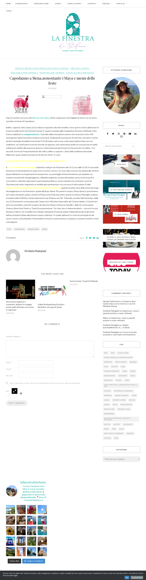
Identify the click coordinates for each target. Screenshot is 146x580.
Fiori (127, 380)
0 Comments (11, 238)
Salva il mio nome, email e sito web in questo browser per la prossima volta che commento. (45, 383)
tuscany (107, 438)
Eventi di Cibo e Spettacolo (80, 72)
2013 (112, 353)
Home (8, 3)
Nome (9, 362)
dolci (132, 375)
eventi (118, 380)
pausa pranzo (126, 404)
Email (9, 369)
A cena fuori (123, 353)
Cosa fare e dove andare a (24, 72)
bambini (133, 362)
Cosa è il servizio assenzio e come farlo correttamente (120, 333)
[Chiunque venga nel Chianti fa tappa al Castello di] (42, 551)
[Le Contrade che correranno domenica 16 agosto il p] (42, 509)
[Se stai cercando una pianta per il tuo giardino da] (31, 509)
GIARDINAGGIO (21, 3)
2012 (9, 229)
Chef (106, 366)
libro (134, 395)
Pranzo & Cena (124, 409)
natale (107, 404)
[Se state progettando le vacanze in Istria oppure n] (10, 530)
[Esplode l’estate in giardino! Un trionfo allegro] (31, 541)
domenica (108, 380)
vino (116, 438)
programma (33, 229)
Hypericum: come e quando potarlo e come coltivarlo (121, 312)
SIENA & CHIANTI (74, 3)
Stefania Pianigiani (35, 251)
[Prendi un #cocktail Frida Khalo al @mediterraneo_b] (31, 520)
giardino (108, 395)
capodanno (19, 229)
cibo (123, 366)
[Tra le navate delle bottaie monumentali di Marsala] (21, 520)
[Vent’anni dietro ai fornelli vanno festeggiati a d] (10, 520)
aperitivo (108, 362)
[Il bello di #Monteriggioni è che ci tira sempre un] (31, 551)
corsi (124, 371)
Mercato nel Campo (40, 118)
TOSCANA (106, 3)
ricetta (107, 424)
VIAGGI (9, 11)
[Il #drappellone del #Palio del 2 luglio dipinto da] (21, 551)
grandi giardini (121, 395)
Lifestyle (92, 3)
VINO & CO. (120, 3)
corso (132, 371)
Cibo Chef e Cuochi (80, 68)
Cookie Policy (137, 577)
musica (132, 400)
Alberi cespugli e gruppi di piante (118, 357)
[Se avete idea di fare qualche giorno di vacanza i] (42, 530)
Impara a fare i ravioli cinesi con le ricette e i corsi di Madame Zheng (119, 303)
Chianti (114, 366)
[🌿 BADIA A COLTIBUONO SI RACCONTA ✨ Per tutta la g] (10, 551)
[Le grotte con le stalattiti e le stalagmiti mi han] (21, 530)
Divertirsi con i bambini (52, 72)
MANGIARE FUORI (41, 3)
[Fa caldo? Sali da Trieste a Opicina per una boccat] (42, 541)
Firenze (107, 391)
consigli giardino (111, 371)
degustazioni (109, 375)
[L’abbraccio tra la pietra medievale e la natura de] (31, 530)
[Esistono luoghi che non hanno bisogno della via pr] (21, 509)
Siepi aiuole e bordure (113, 433)
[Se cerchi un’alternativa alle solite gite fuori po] (10, 509)
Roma (106, 429)
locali (107, 400)
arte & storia (120, 362)
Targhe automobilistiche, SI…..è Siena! (116, 326)
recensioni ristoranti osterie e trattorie (117, 419)
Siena (44, 229)
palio (115, 404)
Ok (127, 577)
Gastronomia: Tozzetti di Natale (84, 281)
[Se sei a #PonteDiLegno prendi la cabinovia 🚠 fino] (42, 520)
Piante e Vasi (109, 409)
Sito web (9, 375)
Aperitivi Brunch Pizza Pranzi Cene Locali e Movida (42, 68)
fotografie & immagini (123, 391)
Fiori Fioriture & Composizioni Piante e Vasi (120, 385)
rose (114, 429)
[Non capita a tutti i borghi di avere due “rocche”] (21, 541)
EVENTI (58, 3)
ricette (117, 424)
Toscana (130, 433)
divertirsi (123, 375)
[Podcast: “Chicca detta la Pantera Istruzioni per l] (10, 541)
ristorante (128, 424)
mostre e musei (119, 400)
